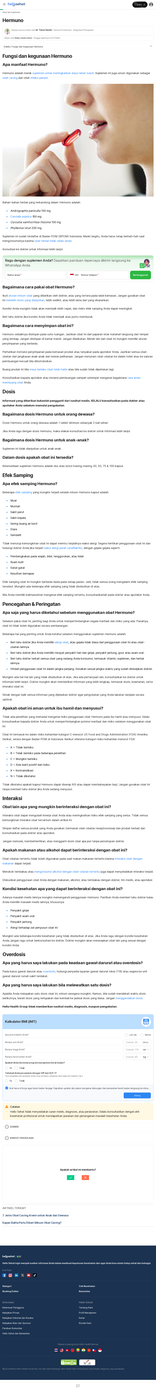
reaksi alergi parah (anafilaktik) (63, 548)
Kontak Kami (85, 1323)
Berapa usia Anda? (14, 1042)
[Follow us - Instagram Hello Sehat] (10, 1275)
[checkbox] (6, 1088)
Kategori (7, 1286)
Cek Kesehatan (87, 1286)
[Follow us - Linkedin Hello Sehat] (16, 1275)
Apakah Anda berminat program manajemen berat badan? (35, 1062)
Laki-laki (133, 1035)
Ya (10, 1068)
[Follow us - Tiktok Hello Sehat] (35, 1275)
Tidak (22, 1068)
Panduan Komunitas (12, 1328)
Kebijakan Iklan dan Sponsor (16, 1323)
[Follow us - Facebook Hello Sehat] (4, 1275)
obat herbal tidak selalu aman (53, 240)
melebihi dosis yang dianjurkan (25, 300)
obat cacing (10, 77)
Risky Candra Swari (23, 38)
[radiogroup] (138, 1035)
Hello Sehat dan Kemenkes (16, 1333)
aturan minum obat (20, 295)
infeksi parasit (39, 77)
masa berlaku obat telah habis (48, 369)
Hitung (137, 1095)
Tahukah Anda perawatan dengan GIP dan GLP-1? (31, 1073)
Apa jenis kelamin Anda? (17, 1034)
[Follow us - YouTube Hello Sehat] (28, 1275)
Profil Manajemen (87, 1312)
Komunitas (84, 1291)
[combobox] (145, 1050)
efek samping (23, 492)
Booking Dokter (10, 1291)
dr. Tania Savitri (44, 30)
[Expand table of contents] (78, 46)
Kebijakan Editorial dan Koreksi (17, 1318)
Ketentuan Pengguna (13, 1307)
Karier (82, 1318)
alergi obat (61, 642)
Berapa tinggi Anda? (15, 1049)
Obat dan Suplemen (11, 12)
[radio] (126, 1034)
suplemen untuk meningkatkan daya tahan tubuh (63, 73)
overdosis (49, 971)
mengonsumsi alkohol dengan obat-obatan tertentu (67, 871)
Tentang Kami (86, 1307)
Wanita (148, 1035)
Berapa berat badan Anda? (18, 1056)
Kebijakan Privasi (10, 1312)
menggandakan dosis (129, 998)
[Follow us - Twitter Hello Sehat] (22, 1275)
